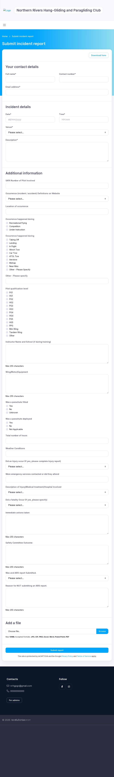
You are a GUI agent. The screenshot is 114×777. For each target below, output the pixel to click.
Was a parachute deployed (19, 419)
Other (11, 335)
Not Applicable (16, 429)
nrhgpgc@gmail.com (21, 685)
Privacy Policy (67, 656)
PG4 (11, 312)
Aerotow (13, 259)
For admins (14, 700)
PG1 (11, 292)
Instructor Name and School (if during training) (28, 342)
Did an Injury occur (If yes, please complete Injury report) (33, 461)
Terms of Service (84, 656)
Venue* (9, 127)
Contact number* (67, 74)
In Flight (12, 246)
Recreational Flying (18, 223)
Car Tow (13, 253)
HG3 (11, 309)
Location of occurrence (17, 206)
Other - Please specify (17, 276)
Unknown (13, 412)
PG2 (11, 299)
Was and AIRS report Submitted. (21, 573)
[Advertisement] (57, 751)
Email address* (13, 87)
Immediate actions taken (18, 512)
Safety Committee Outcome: (19, 543)
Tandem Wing (15, 332)
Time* (62, 114)
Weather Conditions (15, 448)
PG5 (11, 319)
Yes (11, 406)
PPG (11, 325)
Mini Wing (13, 329)
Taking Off (14, 240)
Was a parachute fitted (17, 402)
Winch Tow (14, 249)
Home (5, 36)
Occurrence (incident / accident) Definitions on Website (33, 193)
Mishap (12, 263)
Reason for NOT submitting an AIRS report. (26, 586)
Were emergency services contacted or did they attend (32, 474)
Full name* (11, 74)
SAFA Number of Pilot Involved (20, 180)
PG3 (11, 306)
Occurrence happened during (20, 219)
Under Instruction (17, 229)
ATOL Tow (14, 256)
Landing (13, 243)
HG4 (11, 316)
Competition (14, 226)
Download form (98, 55)
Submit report (57, 650)
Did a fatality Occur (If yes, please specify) (26, 500)
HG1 (11, 296)
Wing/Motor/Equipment (17, 372)
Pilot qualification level (17, 288)
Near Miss (13, 266)
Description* (12, 140)
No (10, 409)
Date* (8, 114)
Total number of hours (16, 435)
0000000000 (17, 691)
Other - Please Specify (19, 269)
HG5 (11, 322)
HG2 (11, 302)
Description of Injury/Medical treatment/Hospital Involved (33, 487)
